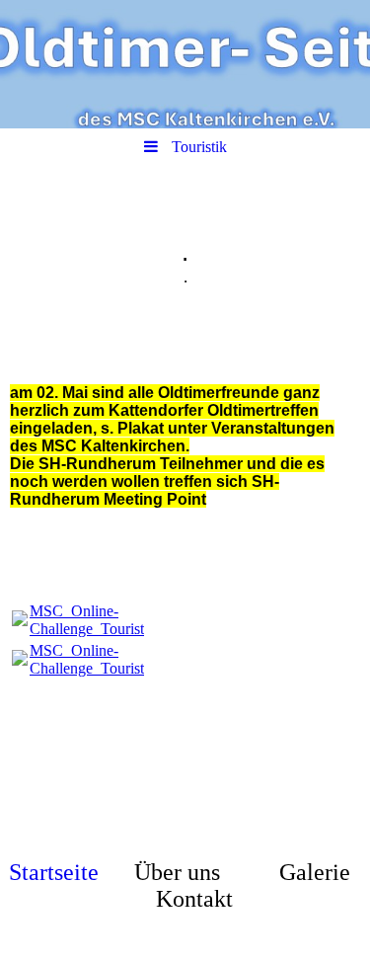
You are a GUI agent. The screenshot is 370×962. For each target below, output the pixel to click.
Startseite (54, 872)
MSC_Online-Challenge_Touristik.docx (110, 619)
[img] (185, 64)
